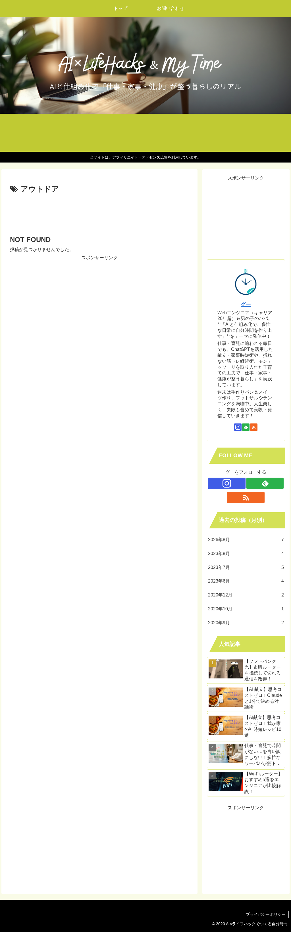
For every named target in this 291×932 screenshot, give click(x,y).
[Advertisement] (99, 213)
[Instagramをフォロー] (238, 427)
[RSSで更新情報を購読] (253, 427)
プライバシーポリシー (266, 914)
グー (246, 304)
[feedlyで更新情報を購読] (246, 427)
